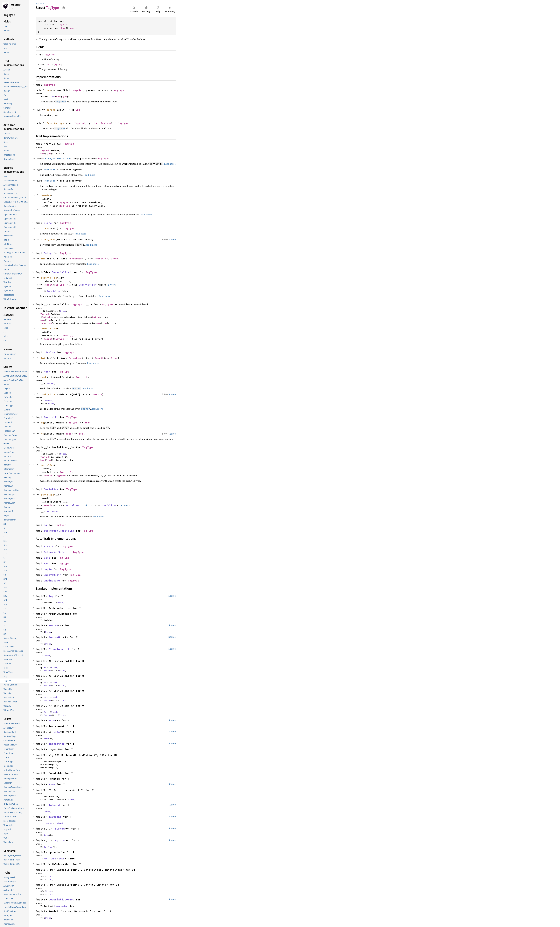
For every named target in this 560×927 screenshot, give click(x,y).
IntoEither (57, 743)
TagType (49, 84)
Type (71, 27)
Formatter (75, 258)
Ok (86, 505)
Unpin (48, 569)
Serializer (73, 505)
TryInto (59, 840)
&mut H (97, 394)
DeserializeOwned (61, 899)
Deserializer (87, 284)
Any (51, 596)
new (49, 90)
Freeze (48, 546)
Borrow (53, 625)
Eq (45, 525)
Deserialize (60, 272)
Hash (47, 371)
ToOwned (54, 805)
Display (49, 352)
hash (44, 377)
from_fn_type (55, 123)
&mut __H (82, 377)
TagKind (63, 24)
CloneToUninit (59, 649)
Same (52, 784)
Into (52, 96)
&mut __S (65, 472)
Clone (48, 223)
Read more (80, 233)
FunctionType (102, 123)
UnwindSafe (52, 580)
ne (42, 433)
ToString (55, 816)
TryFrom (59, 828)
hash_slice (48, 394)
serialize (47, 494)
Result (99, 258)
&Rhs (68, 433)
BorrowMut (56, 637)
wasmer (16, 4)
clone (44, 228)
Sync (47, 563)
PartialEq (51, 417)
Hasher (50, 383)
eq (42, 422)
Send (47, 557)
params (51, 109)
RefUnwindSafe (54, 552)
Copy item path (63, 7)
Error (114, 258)
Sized (63, 311)
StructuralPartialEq (59, 530)
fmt (43, 258)
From (52, 720)
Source (172, 239)
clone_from (48, 239)
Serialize (51, 489)
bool (87, 422)
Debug (48, 253)
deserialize (49, 277)
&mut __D (68, 335)
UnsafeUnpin (52, 575)
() (106, 258)
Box (63, 27)
